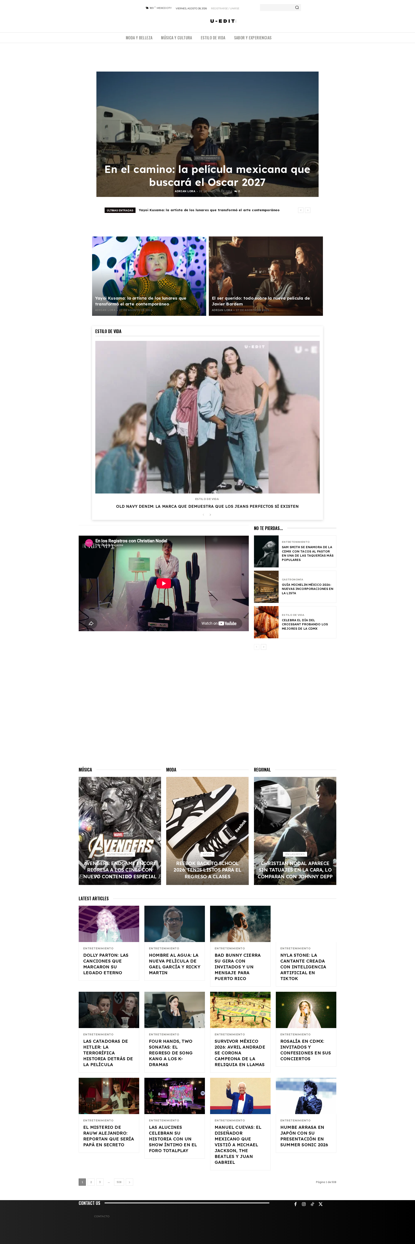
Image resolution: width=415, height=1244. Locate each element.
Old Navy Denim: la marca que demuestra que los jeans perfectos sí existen (207, 506)
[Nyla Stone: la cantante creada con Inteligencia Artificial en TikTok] (306, 924)
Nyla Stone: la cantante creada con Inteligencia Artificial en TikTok (303, 966)
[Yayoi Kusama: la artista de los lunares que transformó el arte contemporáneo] (149, 276)
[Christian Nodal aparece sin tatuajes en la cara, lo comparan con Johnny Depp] (295, 831)
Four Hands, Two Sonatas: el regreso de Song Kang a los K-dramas (171, 1052)
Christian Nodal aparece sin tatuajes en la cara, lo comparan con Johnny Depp (295, 870)
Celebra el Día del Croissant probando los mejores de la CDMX (305, 624)
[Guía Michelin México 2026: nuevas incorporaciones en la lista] (266, 587)
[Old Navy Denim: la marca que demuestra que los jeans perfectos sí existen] (207, 417)
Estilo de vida (207, 499)
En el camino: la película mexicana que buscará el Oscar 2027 (207, 175)
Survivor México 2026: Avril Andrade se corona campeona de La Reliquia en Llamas (240, 1052)
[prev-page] (203, 515)
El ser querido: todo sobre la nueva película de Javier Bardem (194, 210)
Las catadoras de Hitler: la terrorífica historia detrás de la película (108, 1052)
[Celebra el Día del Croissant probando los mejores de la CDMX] (266, 622)
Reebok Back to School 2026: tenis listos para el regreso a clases (207, 870)
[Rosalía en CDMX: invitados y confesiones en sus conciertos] (306, 1010)
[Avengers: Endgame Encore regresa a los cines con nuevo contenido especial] (120, 831)
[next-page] (210, 515)
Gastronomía (292, 579)
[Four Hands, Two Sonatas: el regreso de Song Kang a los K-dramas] (174, 1010)
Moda (207, 854)
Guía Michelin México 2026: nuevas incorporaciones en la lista (308, 589)
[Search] (297, 7)
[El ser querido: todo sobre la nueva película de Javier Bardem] (266, 276)
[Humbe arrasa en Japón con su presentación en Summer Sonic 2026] (306, 1096)
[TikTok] (312, 1204)
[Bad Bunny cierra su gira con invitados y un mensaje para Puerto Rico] (240, 924)
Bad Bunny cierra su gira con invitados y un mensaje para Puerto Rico (238, 966)
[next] (307, 210)
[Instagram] (304, 1204)
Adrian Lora (185, 191)
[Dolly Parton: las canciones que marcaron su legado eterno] (109, 924)
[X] (320, 1204)
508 (119, 1182)
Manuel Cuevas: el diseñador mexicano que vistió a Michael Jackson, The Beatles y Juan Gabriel (238, 1144)
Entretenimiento (207, 158)
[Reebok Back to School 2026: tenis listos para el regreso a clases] (207, 831)
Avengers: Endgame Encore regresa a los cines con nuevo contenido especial (119, 870)
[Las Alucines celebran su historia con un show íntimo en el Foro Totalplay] (174, 1096)
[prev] (300, 210)
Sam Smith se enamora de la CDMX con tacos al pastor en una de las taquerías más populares (308, 553)
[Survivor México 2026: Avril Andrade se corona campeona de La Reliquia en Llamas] (240, 1010)
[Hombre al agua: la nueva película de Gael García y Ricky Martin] (174, 924)
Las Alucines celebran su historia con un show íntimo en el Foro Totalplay (173, 1138)
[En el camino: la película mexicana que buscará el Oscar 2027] (207, 134)
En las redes (295, 854)
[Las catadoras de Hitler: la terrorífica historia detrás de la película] (109, 1010)
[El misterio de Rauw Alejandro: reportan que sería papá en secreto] (109, 1096)
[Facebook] (295, 1204)
